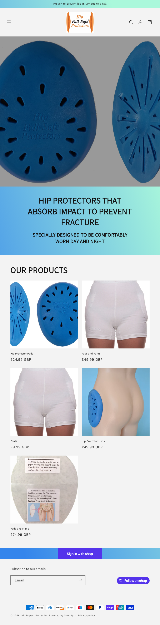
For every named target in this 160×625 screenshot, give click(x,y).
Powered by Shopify (61, 615)
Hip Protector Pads (21, 353)
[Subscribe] (80, 580)
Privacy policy (86, 615)
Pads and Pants (91, 353)
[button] (8, 22)
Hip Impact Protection (34, 615)
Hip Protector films (93, 441)
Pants (13, 441)
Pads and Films (19, 528)
